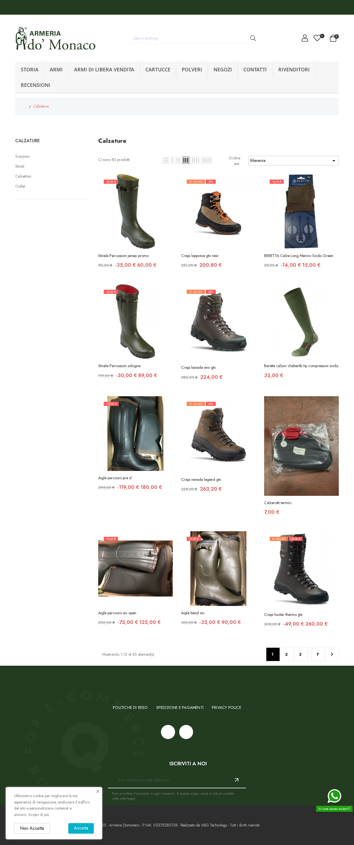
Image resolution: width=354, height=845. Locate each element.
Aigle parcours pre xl (115, 478)
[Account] (305, 39)
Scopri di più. (39, 814)
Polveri (192, 69)
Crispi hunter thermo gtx (283, 614)
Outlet (20, 186)
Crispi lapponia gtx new (199, 255)
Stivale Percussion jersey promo (123, 255)
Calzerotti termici (277, 503)
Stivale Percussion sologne (119, 366)
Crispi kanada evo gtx (198, 367)
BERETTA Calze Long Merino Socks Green (298, 255)
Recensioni (35, 85)
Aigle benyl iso (192, 613)
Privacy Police (226, 707)
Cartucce (157, 69)
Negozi (223, 69)
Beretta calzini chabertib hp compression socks (301, 366)
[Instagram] (21, 7)
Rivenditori (294, 69)
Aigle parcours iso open (117, 613)
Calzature (27, 141)
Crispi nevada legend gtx (201, 479)
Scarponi (22, 156)
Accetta (81, 828)
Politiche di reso (130, 707)
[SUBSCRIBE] (234, 780)
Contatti (255, 69)
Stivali (19, 166)
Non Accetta (32, 828)
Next (332, 654)
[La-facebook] (8, 7)
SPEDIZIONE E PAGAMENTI (180, 707)
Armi (56, 69)
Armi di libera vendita (104, 69)
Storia (29, 69)
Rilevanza (293, 160)
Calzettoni (23, 176)
